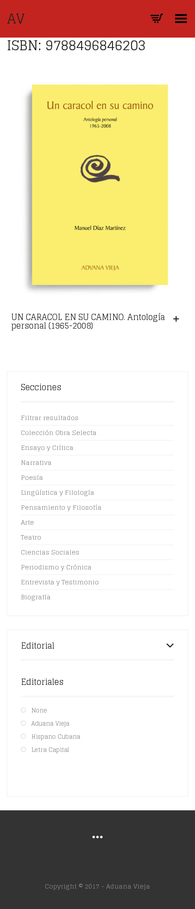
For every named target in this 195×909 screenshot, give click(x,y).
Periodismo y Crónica (56, 567)
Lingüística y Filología (57, 492)
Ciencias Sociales (50, 552)
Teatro (31, 537)
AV (16, 18)
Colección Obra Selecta (59, 432)
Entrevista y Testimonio (60, 582)
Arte (27, 522)
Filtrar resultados (49, 417)
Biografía (36, 597)
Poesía (32, 477)
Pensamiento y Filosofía (61, 507)
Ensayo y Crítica (47, 447)
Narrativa (36, 462)
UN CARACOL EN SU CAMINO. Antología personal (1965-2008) (88, 321)
